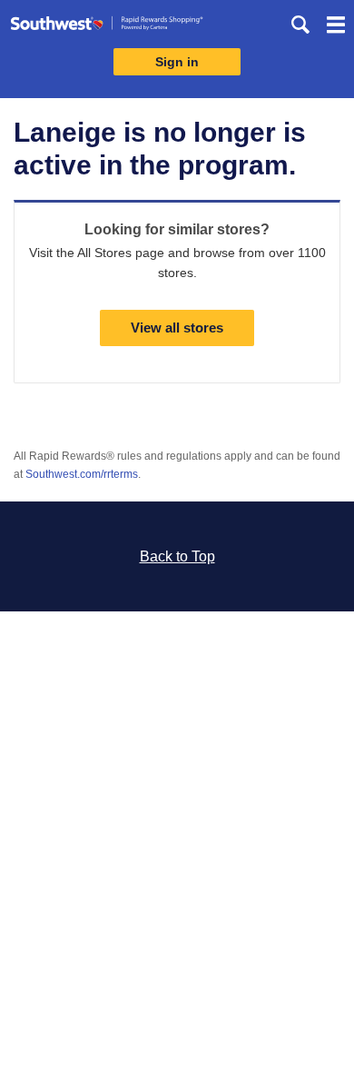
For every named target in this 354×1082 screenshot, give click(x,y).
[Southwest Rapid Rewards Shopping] (106, 27)
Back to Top (177, 556)
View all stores (177, 327)
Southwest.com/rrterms (81, 474)
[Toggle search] (300, 24)
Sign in (177, 62)
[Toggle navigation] (336, 27)
